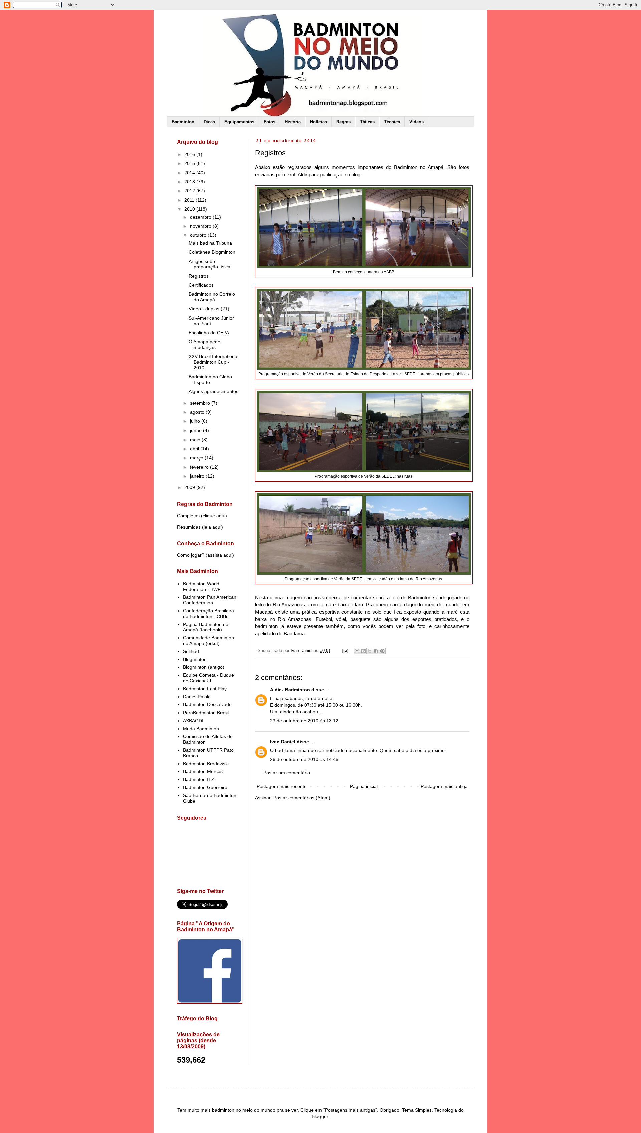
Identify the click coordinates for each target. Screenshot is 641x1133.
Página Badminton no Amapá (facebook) (205, 627)
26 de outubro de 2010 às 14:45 (304, 759)
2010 (190, 209)
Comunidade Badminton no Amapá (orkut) (208, 640)
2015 (190, 163)
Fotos (269, 121)
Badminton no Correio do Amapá (212, 296)
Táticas (367, 121)
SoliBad (191, 651)
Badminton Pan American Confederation (209, 599)
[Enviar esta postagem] (345, 650)
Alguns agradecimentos (213, 391)
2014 (190, 172)
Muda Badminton (201, 728)
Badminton (183, 121)
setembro (200, 403)
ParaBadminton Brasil (206, 712)
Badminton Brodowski (206, 763)
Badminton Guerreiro (205, 787)
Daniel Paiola (197, 696)
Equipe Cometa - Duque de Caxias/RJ (208, 677)
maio (196, 439)
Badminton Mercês (203, 771)
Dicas (209, 121)
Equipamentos (239, 121)
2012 (190, 190)
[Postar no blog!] (363, 651)
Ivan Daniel (282, 741)
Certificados (201, 285)
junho (196, 430)
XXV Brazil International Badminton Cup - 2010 (213, 362)
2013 (190, 181)
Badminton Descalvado (207, 704)
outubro (199, 235)
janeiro (198, 476)
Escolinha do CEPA (209, 332)
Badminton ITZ (198, 779)
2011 (190, 200)
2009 (190, 487)
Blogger (320, 1116)
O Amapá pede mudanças (204, 344)
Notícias (318, 121)
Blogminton (195, 659)
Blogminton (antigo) (203, 667)
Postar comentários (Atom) (301, 797)
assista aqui (219, 555)
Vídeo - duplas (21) (209, 308)
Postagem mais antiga (444, 786)
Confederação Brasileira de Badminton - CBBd (208, 613)
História (293, 121)
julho (195, 421)
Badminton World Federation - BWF (202, 586)
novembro (201, 226)
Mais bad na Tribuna (210, 243)
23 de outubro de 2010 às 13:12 (304, 720)
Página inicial (364, 786)
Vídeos (416, 121)
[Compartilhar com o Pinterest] (382, 651)
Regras (343, 121)
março (197, 457)
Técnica (392, 121)
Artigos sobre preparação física (209, 264)
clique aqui (214, 515)
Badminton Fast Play (205, 688)
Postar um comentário (286, 772)
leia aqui (212, 527)
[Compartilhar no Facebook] (376, 651)
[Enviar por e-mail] (357, 651)
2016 (190, 154)
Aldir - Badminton (290, 689)
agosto (198, 412)
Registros (199, 276)
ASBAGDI (193, 720)
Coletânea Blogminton (212, 252)
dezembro (201, 217)
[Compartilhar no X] (369, 651)
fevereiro (200, 467)
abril (195, 448)
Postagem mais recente (282, 786)
